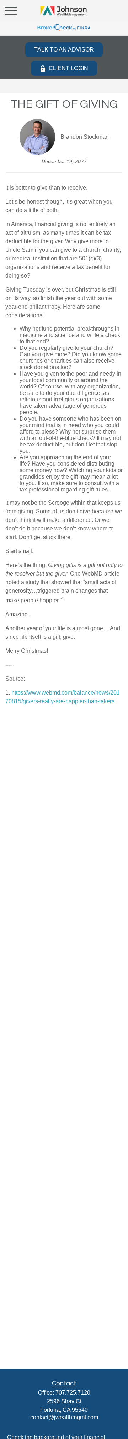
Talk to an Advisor (64, 50)
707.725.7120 (72, 1393)
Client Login (68, 68)
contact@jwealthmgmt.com (64, 1417)
